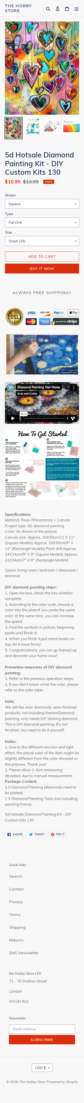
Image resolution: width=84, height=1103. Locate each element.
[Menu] (76, 8)
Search (15, 876)
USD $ (40, 1067)
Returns (16, 940)
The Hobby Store (18, 8)
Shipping (17, 927)
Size (8, 232)
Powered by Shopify (62, 1082)
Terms (15, 914)
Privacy (16, 901)
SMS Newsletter (24, 952)
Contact (16, 889)
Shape (10, 195)
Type (9, 213)
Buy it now (42, 268)
